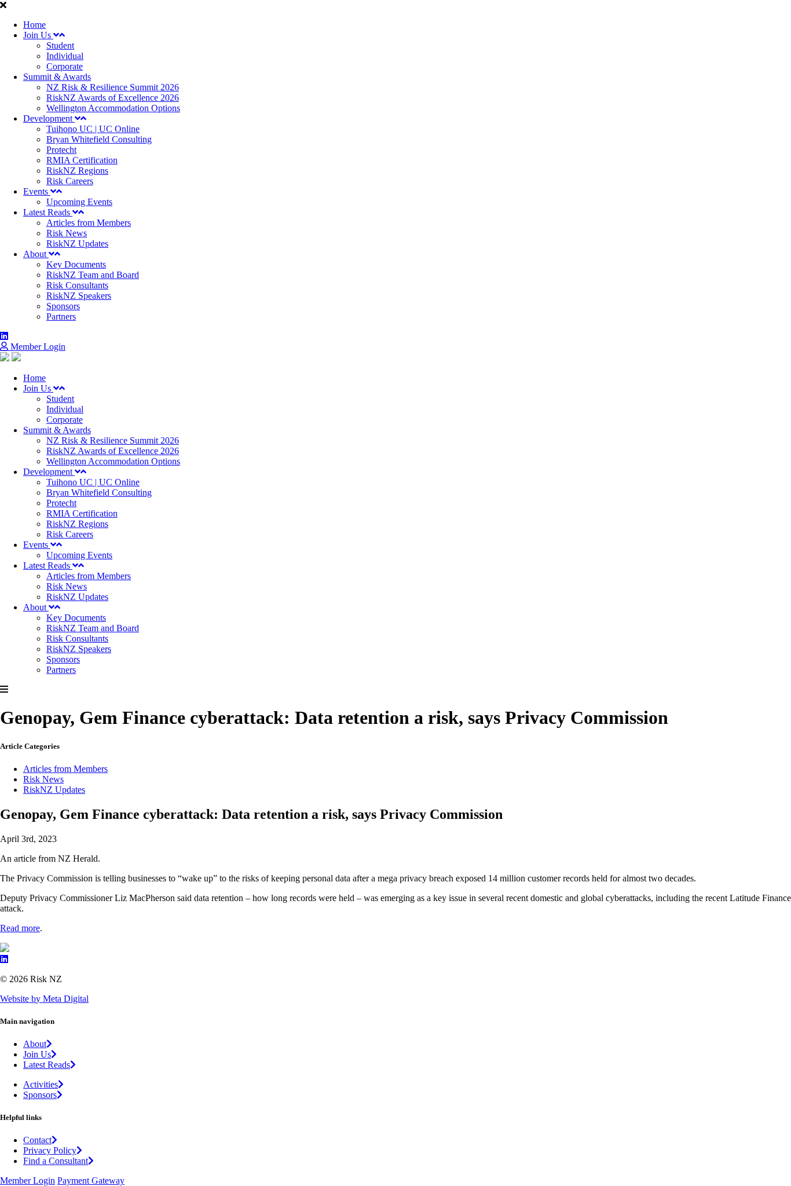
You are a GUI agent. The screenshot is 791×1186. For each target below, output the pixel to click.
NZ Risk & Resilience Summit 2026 (112, 87)
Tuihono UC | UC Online (93, 129)
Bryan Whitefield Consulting (99, 139)
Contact (37, 1140)
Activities (40, 1084)
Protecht (61, 150)
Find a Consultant (55, 1161)
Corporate (64, 66)
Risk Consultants (77, 285)
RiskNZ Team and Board (92, 275)
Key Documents (76, 264)
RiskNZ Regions (77, 170)
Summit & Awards (57, 77)
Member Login (36, 347)
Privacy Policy (49, 1150)
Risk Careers (69, 181)
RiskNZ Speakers (78, 296)
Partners (61, 316)
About (36, 254)
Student (60, 45)
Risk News (66, 233)
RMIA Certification (82, 160)
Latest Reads (47, 212)
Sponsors (63, 306)
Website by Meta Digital (44, 999)
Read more (20, 928)
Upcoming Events (79, 202)
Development (49, 118)
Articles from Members (88, 223)
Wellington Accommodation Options (113, 108)
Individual (64, 56)
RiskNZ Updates (77, 243)
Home (34, 25)
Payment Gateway (90, 1180)
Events (36, 191)
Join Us (38, 35)
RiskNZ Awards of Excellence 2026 (112, 98)
